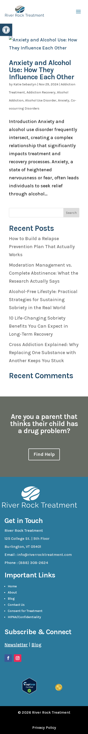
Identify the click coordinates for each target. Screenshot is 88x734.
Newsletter (16, 644)
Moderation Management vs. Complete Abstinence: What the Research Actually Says (43, 273)
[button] (6, 30)
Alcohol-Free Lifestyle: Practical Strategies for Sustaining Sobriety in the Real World (43, 299)
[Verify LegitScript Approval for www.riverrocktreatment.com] (29, 692)
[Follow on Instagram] (17, 658)
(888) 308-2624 (33, 562)
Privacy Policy (44, 727)
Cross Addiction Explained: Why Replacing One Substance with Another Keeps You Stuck (44, 352)
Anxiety (63, 100)
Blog (11, 599)
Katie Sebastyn (24, 84)
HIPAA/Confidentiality (24, 617)
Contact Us (16, 605)
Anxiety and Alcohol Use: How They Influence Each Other (41, 69)
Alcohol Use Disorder (40, 100)
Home (12, 586)
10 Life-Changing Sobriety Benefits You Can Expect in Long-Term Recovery (38, 326)
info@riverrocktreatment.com (44, 554)
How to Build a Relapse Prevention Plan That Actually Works (42, 246)
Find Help (44, 454)
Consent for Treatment (25, 611)
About (12, 592)
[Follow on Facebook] (8, 658)
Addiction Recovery (41, 92)
